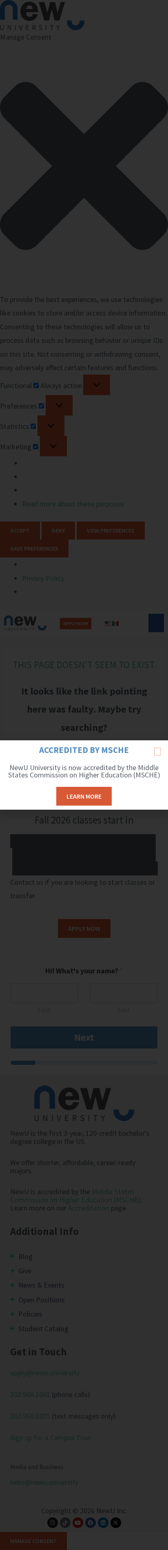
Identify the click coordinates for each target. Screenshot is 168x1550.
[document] (84, 775)
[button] (157, 751)
